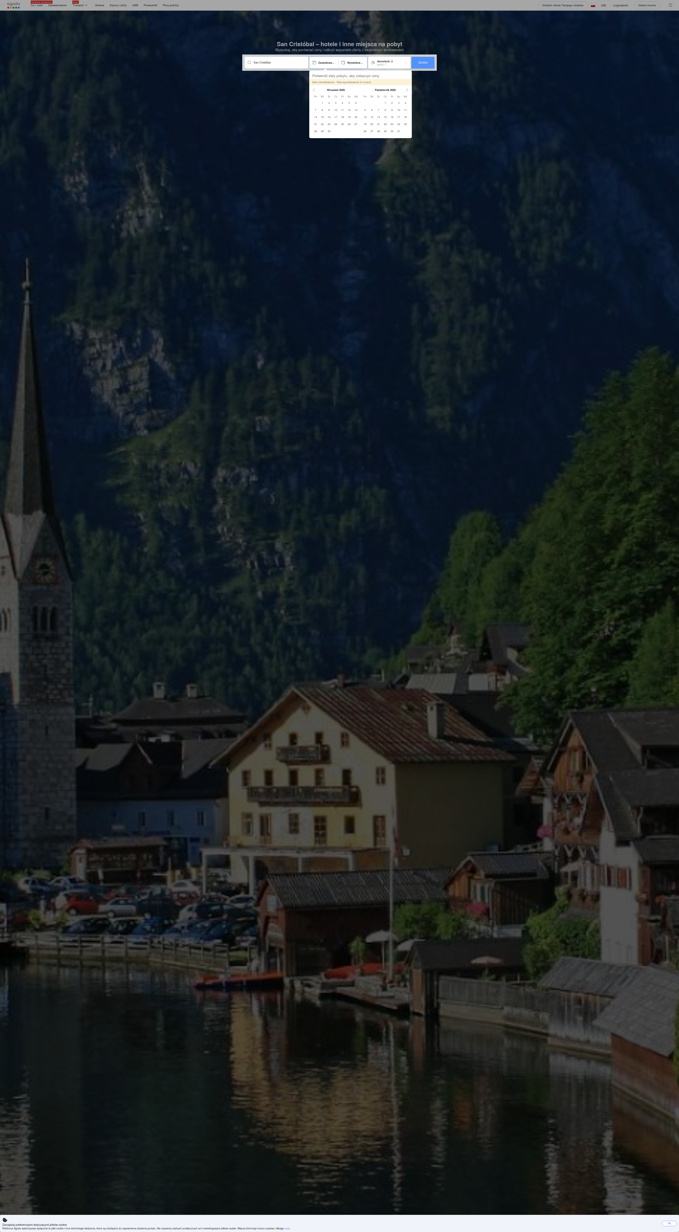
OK (669, 1223)
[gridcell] (322, 102)
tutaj (287, 1228)
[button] (313, 89)
